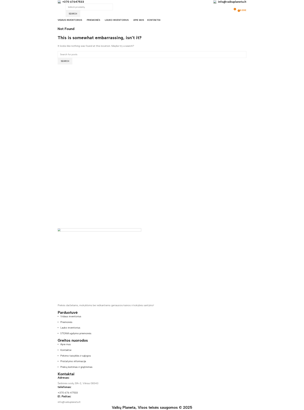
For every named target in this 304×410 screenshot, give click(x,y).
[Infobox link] (71, 2)
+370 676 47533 (68, 392)
